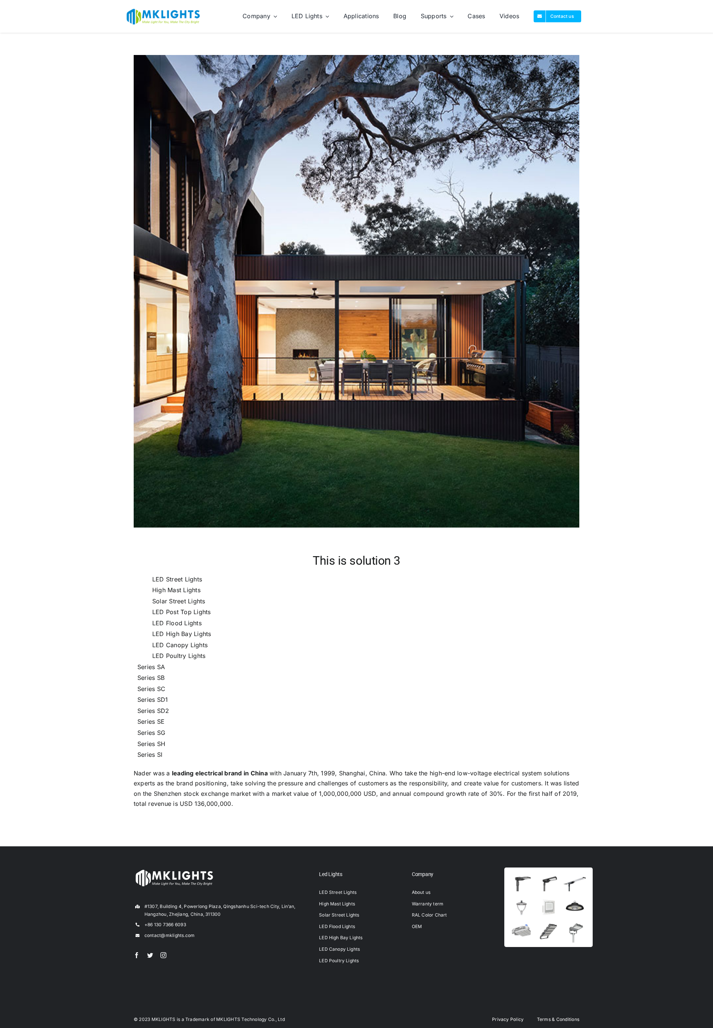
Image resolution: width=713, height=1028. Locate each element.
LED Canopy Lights (180, 645)
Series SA (151, 667)
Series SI (149, 754)
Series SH (151, 744)
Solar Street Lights (178, 601)
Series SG (151, 732)
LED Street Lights (177, 579)
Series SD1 (152, 699)
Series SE (151, 721)
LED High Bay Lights (181, 634)
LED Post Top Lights (181, 612)
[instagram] (163, 955)
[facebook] (137, 955)
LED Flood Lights (177, 623)
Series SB (151, 677)
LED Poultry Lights (178, 655)
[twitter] (150, 955)
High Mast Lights (176, 590)
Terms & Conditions (558, 1019)
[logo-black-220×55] (163, 9)
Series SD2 (153, 710)
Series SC (151, 689)
